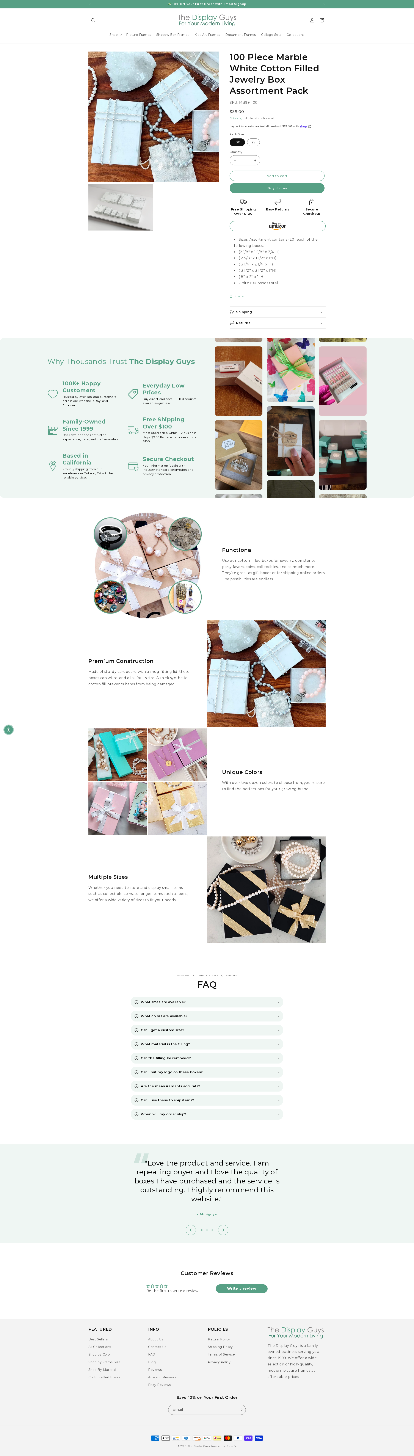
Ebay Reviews (159, 1385)
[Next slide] (223, 1230)
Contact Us (157, 1347)
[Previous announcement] (90, 4)
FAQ (151, 1354)
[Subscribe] (241, 1410)
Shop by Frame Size (104, 1362)
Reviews (155, 1370)
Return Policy (219, 1339)
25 (253, 142)
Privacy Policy (219, 1362)
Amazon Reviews (162, 1377)
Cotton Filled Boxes (104, 1377)
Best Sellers (98, 1339)
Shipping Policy (220, 1347)
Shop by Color (99, 1354)
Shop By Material (102, 1370)
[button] (93, 20)
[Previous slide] (191, 1230)
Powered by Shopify (223, 1446)
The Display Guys (199, 1446)
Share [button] (239, 296)
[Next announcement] (324, 4)
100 (237, 142)
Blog (152, 1362)
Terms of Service (221, 1354)
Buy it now (277, 188)
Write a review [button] (241, 1289)
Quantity (236, 152)
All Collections (99, 1347)
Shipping (236, 118)
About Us (155, 1339)
